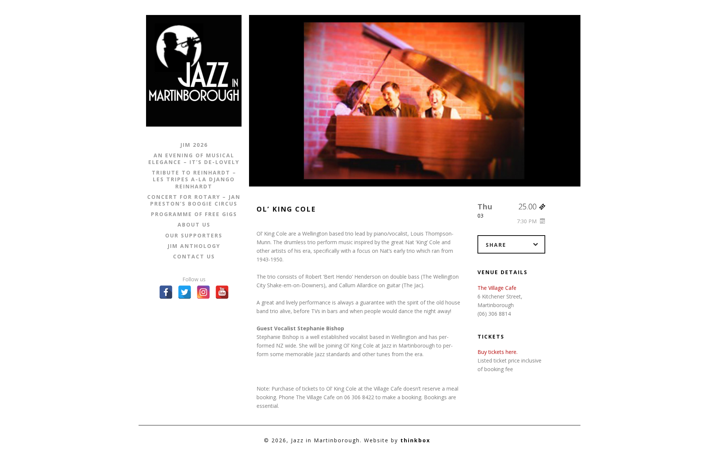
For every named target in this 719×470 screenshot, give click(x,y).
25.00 (528, 206)
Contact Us (194, 256)
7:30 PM (527, 221)
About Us (194, 224)
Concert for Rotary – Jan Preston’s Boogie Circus (193, 200)
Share (496, 244)
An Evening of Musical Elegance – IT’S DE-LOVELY (193, 159)
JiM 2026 (194, 145)
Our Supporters (193, 235)
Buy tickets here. (497, 351)
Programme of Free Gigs (194, 214)
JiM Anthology (193, 246)
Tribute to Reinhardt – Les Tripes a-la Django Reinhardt (194, 179)
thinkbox (415, 440)
